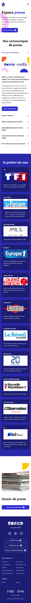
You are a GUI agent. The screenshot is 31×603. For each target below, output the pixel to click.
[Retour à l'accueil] (15, 523)
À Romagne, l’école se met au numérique (15, 394)
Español (18, 582)
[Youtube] (21, 533)
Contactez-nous (20, 573)
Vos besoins (5, 561)
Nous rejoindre (20, 567)
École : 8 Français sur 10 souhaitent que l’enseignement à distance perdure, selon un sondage (15, 444)
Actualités (4, 567)
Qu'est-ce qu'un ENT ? (7, 570)
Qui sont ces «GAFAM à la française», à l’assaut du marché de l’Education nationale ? (14, 263)
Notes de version (20, 570)
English (3, 582)
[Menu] (27, 4)
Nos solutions (19, 561)
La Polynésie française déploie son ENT (14, 239)
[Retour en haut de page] (28, 518)
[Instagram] (10, 533)
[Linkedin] (15, 533)
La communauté (6, 564)
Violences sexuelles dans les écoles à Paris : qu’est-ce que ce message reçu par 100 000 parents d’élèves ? (15, 214)
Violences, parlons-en (7, 573)
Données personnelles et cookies (15, 598)
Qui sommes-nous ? (21, 564)
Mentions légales (15, 595)
